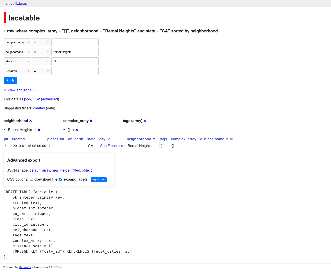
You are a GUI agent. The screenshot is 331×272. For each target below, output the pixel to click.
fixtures (21, 3)
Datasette (25, 267)
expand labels (75, 179)
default (34, 170)
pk (6, 138)
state (91, 138)
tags (163, 138)
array (46, 170)
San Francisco (111, 145)
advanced (50, 99)
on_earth (75, 138)
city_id (105, 138)
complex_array (183, 138)
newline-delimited (66, 170)
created (39, 108)
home (8, 3)
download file (45, 179)
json (27, 99)
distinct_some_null (216, 138)
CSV (36, 99)
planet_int (55, 138)
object (87, 170)
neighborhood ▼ (141, 138)
